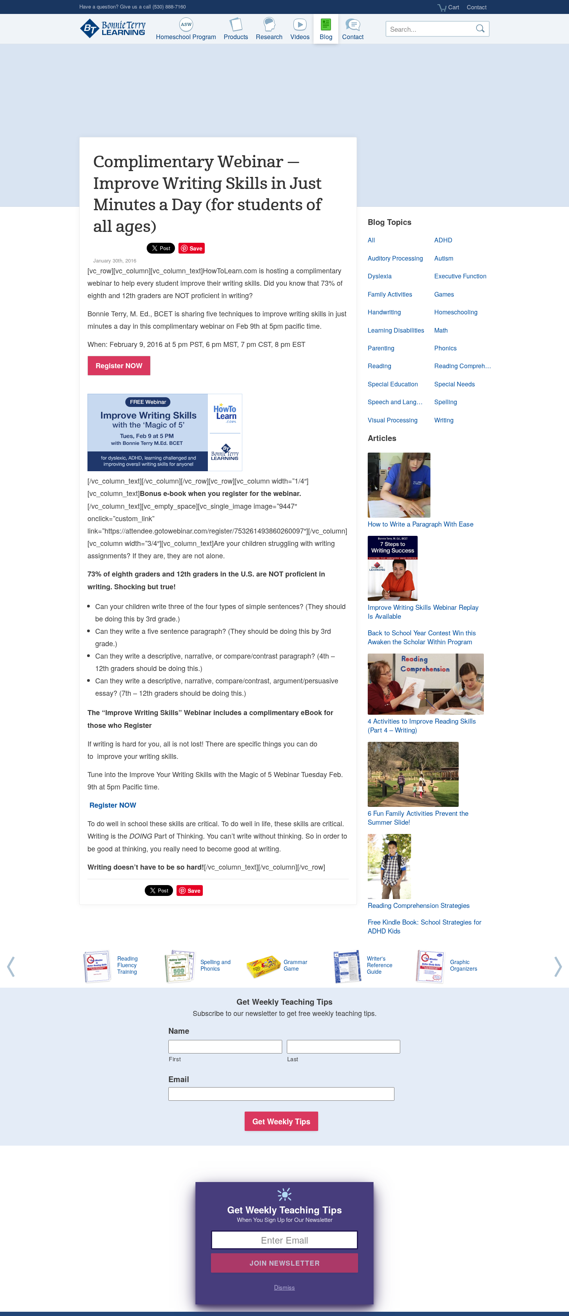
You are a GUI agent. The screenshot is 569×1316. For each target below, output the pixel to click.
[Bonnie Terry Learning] (111, 29)
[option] (284, 967)
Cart (453, 7)
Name (178, 1031)
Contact (477, 7)
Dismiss (284, 1287)
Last (293, 1059)
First (175, 1059)
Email (178, 1079)
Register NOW (119, 365)
